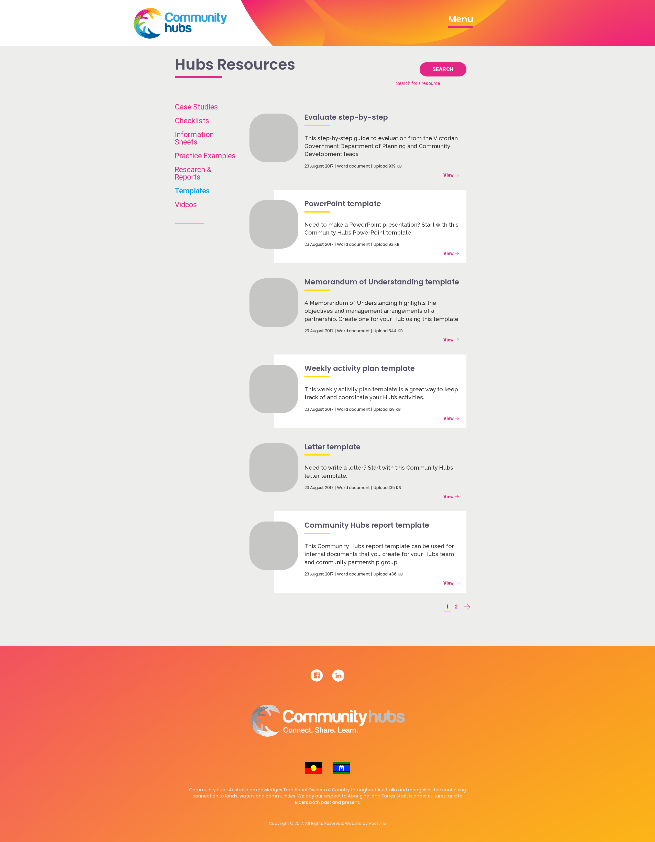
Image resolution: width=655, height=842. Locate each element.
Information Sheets (194, 138)
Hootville (377, 823)
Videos (186, 204)
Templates (192, 191)
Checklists (192, 121)
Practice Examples (205, 156)
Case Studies (196, 107)
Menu (460, 19)
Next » (463, 608)
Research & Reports (193, 173)
